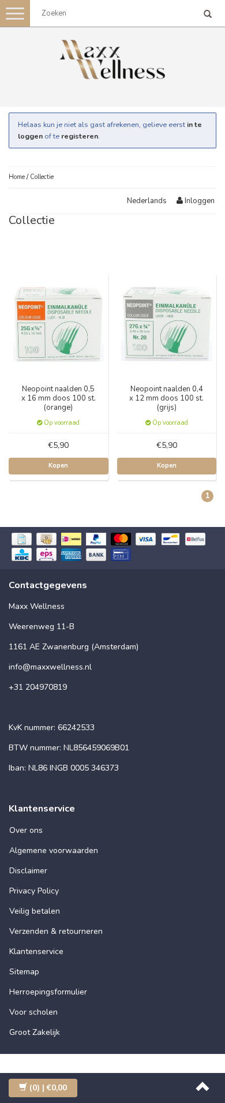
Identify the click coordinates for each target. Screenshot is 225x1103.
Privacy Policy (34, 890)
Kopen (58, 465)
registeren (79, 136)
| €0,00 (48, 1087)
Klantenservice (36, 951)
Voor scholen (33, 1012)
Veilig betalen (34, 911)
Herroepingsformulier (48, 991)
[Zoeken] (207, 15)
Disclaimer (28, 870)
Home (17, 177)
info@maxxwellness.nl (50, 666)
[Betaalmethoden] (112, 548)
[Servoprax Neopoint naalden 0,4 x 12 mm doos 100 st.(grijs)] (166, 322)
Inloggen (199, 201)
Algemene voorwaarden (53, 850)
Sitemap (24, 971)
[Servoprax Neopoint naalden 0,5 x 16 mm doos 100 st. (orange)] (58, 322)
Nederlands (147, 201)
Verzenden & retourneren (56, 931)
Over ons (26, 830)
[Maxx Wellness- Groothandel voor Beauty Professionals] (112, 57)
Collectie (42, 177)
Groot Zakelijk (34, 1032)
